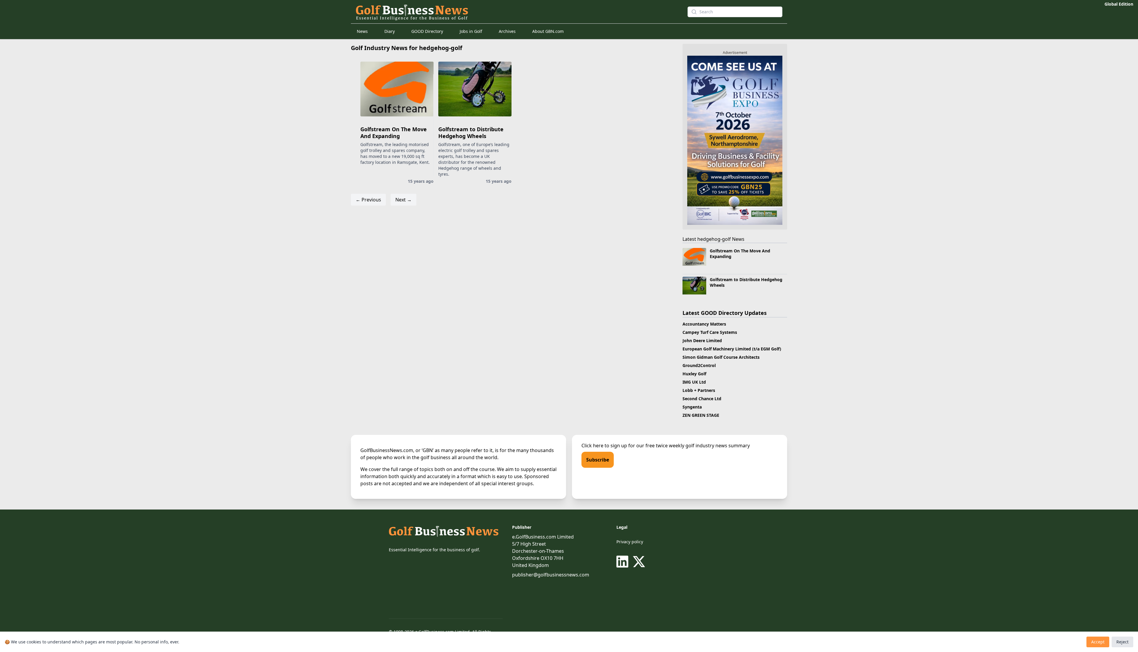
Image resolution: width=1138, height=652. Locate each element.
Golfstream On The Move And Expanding (393, 133)
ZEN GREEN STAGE (701, 415)
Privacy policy (629, 541)
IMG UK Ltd (694, 382)
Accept (1098, 642)
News (362, 31)
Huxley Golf (694, 374)
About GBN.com (548, 31)
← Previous (368, 199)
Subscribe (597, 459)
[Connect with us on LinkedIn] (623, 561)
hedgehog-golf (714, 239)
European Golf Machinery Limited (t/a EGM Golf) (732, 349)
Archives (507, 31)
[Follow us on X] (639, 561)
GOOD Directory (427, 31)
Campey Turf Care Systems (710, 332)
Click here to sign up (604, 445)
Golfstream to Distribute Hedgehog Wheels (471, 133)
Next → (403, 199)
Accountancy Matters (704, 324)
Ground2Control (699, 365)
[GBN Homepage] (511, 11)
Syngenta (692, 407)
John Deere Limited (702, 340)
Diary (389, 31)
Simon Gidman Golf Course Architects (721, 357)
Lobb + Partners (699, 390)
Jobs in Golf (471, 31)
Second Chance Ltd (702, 398)
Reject (1122, 642)
